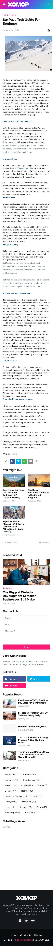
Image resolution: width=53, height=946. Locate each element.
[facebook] (20, 920)
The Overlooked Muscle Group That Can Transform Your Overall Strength (33, 754)
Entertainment (31, 780)
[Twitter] (18, 461)
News (10, 807)
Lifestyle (11, 801)
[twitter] (26, 920)
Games (42, 785)
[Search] (49, 4)
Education (11, 780)
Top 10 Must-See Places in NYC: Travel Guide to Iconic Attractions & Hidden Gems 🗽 (13, 526)
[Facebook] (12, 461)
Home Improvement (16, 796)
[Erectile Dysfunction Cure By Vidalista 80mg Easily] (9, 715)
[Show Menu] (4, 4)
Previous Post (11, 542)
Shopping (26, 807)
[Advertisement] (26, 859)
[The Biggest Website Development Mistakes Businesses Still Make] (26, 572)
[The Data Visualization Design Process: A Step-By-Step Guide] (9, 740)
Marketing (29, 801)
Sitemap (38, 935)
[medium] (33, 920)
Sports (42, 807)
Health (27, 791)
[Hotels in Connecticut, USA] (9, 728)
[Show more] (36, 461)
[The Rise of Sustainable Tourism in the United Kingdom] (39, 480)
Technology (12, 812)
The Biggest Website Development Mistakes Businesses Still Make (19, 596)
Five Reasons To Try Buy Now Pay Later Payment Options (33, 701)
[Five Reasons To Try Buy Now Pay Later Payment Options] (9, 703)
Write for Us (25, 935)
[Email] (30, 461)
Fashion (10, 785)
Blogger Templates (24, 940)
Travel (13, 15)
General (10, 791)
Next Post (43, 542)
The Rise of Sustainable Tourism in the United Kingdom (38, 494)
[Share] (47, 30)
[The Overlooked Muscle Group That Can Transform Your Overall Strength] (9, 755)
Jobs (36, 796)
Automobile (11, 774)
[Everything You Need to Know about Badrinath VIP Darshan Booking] (14, 480)
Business (29, 774)
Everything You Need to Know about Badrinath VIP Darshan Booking (13, 494)
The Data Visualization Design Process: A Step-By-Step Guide (33, 740)
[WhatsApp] (24, 461)
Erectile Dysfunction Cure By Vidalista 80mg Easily (33, 714)
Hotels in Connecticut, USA (32, 726)
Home (5, 15)
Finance (27, 785)
